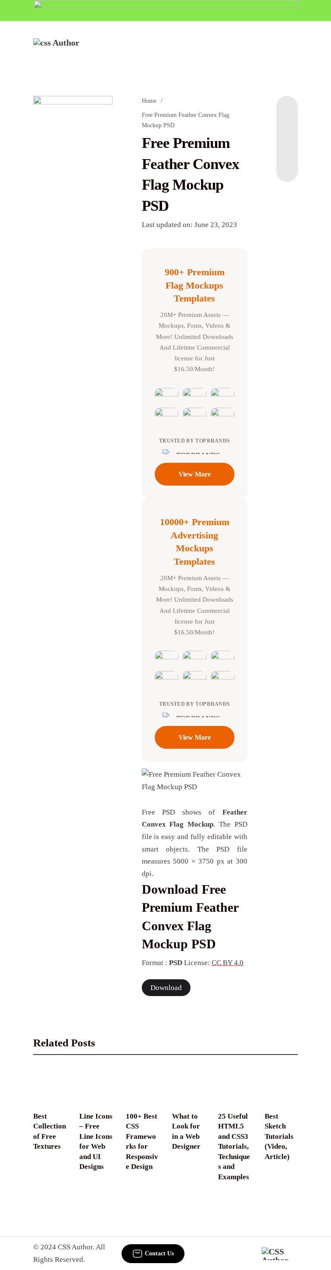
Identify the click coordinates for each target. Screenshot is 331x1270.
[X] (287, 164)
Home (149, 101)
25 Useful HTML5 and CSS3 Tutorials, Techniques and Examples (234, 1146)
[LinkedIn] (287, 130)
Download (166, 988)
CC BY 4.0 (228, 963)
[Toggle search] (263, 49)
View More (194, 474)
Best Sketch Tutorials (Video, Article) (279, 1136)
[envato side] (72, 174)
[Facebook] (287, 113)
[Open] (292, 50)
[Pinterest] (287, 147)
